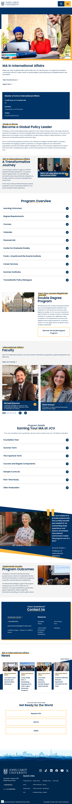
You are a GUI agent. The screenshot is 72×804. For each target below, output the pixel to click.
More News (65, 659)
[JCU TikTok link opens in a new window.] (46, 771)
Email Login (55, 781)
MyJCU (44, 784)
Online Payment (37, 784)
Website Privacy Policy (23, 802)
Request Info (36, 713)
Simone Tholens (58, 548)
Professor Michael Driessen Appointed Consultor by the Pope (61, 682)
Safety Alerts (36, 781)
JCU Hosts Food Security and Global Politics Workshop (9, 681)
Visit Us (36, 722)
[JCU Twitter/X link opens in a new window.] (67, 770)
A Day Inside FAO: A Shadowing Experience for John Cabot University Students (26, 684)
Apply (36, 731)
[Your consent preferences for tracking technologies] (2, 801)
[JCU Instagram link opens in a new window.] (40, 771)
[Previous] (20, 413)
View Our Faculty (8, 362)
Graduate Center (14, 617)
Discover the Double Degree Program (54, 332)
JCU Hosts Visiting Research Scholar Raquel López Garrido (43, 682)
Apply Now (7, 84)
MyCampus (46, 788)
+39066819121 (8, 785)
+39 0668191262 (13, 621)
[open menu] (67, 3)
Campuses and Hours (27, 782)
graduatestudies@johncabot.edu (19, 626)
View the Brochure (10, 80)
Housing (57, 628)
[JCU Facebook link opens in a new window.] (56, 771)
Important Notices (9, 802)
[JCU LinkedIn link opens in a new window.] (51, 771)
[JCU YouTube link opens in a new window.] (62, 771)
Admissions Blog (37, 792)
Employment (26, 788)
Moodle (45, 792)
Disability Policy (47, 781)
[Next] (25, 413)
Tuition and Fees (37, 788)
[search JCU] (61, 3)
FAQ (24, 792)
